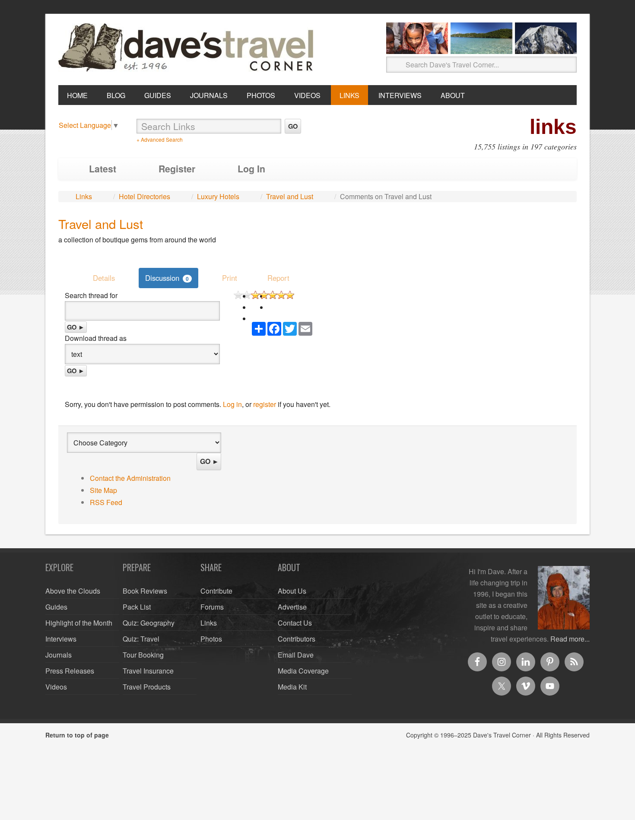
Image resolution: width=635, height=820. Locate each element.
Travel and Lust (289, 196)
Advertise (292, 607)
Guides (56, 607)
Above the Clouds (72, 591)
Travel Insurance (148, 671)
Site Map (103, 490)
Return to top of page (77, 735)
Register (177, 168)
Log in (232, 404)
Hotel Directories (144, 196)
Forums (212, 607)
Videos (56, 687)
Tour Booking (143, 655)
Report (278, 278)
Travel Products (147, 687)
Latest (102, 168)
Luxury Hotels (218, 196)
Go (293, 126)
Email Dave (296, 655)
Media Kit (292, 687)
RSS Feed (106, 502)
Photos (211, 639)
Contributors (296, 639)
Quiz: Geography (149, 623)
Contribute (216, 591)
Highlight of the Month (78, 623)
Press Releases (69, 671)
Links (84, 196)
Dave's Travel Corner (188, 48)
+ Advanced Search (160, 139)
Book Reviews (145, 591)
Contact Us (295, 623)
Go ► (76, 327)
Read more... (570, 639)
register (264, 404)
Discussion (167, 278)
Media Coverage (303, 671)
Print (229, 278)
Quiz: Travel (141, 639)
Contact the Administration (130, 478)
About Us (292, 591)
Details (104, 278)
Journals (58, 655)
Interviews (60, 639)
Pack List (137, 607)
